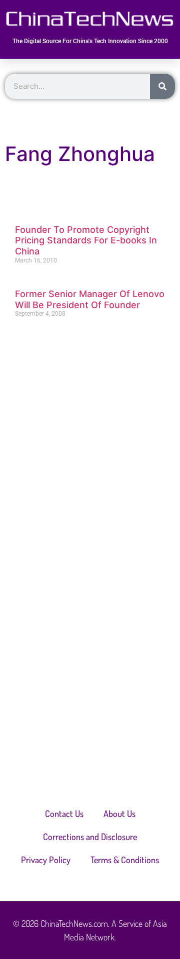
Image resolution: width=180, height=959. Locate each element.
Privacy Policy (45, 859)
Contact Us (64, 813)
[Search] (162, 86)
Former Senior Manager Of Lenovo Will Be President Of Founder (89, 299)
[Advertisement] (90, 435)
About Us (120, 813)
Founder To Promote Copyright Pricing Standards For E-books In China (86, 240)
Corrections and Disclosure (90, 836)
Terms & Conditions (124, 859)
